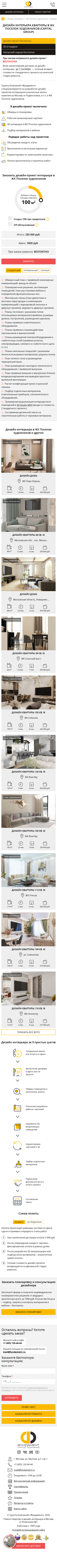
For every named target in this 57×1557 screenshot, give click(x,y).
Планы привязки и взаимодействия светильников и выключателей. (22, 331)
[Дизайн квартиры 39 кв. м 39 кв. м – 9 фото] (28, 633)
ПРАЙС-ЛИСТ (29, 1407)
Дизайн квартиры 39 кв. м (28, 653)
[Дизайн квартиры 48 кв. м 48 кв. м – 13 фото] (28, 515)
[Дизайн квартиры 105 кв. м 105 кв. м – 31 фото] (28, 692)
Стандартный (13, 270)
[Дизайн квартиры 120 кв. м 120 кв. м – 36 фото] (28, 752)
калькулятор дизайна (28, 1420)
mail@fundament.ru (14, 1351)
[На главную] (2, 18)
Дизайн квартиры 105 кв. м (28, 712)
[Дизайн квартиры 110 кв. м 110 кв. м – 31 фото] (28, 988)
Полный (45, 270)
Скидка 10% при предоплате (31, 219)
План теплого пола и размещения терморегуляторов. (21, 360)
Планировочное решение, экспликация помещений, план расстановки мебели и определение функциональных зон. (24, 290)
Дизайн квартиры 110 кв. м (28, 1008)
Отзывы (18, 1497)
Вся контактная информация (29, 1481)
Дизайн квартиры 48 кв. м (28, 534)
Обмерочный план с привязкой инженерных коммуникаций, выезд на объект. (27, 281)
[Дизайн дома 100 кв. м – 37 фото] (28, 456)
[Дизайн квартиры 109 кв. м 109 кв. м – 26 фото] (28, 929)
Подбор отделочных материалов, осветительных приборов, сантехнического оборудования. (25, 394)
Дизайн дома (28, 475)
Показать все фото (28, 1032)
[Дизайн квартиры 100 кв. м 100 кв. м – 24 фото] (28, 811)
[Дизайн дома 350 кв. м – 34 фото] (28, 574)
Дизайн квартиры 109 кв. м (28, 949)
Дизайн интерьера (14, 12)
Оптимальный (30, 270)
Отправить (12, 1398)
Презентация (21, 1492)
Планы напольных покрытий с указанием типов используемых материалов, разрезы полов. (28, 353)
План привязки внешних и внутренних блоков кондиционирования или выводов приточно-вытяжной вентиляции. (28, 376)
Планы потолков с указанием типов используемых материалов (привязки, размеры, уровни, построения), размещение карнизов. (27, 315)
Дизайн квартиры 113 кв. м (28, 890)
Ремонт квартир (43, 12)
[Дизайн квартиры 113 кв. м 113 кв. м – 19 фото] (28, 870)
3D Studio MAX (24, 405)
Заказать (28, 261)
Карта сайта (20, 1508)
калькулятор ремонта (28, 1414)
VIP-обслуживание (25, 224)
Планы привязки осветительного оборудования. (21, 324)
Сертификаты (21, 1486)
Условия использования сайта (28, 1529)
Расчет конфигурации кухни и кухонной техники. (24, 385)
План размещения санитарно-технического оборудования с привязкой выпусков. (26, 367)
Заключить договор (28, 1545)
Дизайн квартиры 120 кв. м (28, 771)
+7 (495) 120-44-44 (12, 1343)
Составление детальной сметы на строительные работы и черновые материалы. (26, 414)
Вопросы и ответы (23, 1503)
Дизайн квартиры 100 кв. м (28, 830)
